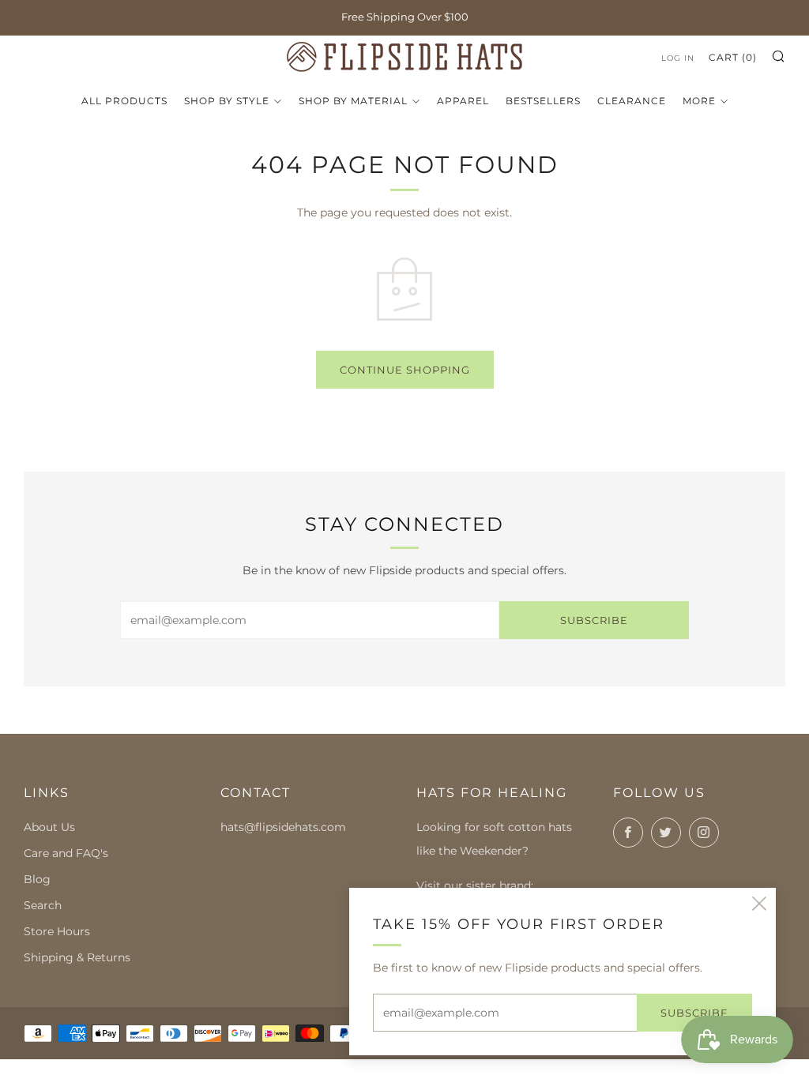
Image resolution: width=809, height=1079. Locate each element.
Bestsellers (543, 101)
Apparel (463, 101)
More (699, 101)
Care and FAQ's (66, 853)
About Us (49, 827)
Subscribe (594, 620)
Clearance (631, 101)
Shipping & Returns (77, 957)
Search (43, 905)
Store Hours (57, 931)
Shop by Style (226, 101)
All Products (124, 101)
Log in (677, 58)
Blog (37, 879)
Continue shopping (405, 369)
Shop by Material (353, 101)
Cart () (733, 57)
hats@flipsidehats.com (283, 827)
